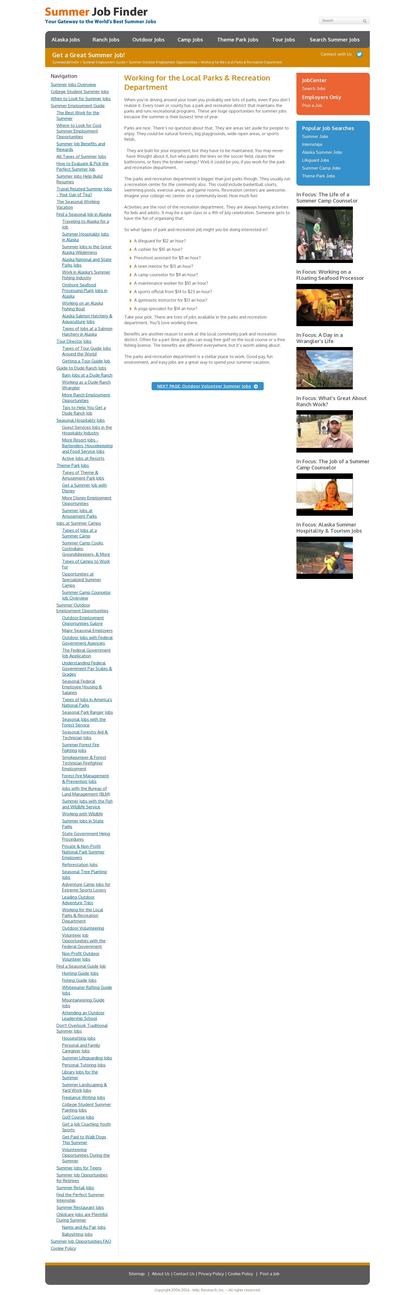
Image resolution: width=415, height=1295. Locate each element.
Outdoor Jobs (148, 39)
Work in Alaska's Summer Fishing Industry (86, 274)
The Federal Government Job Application (86, 653)
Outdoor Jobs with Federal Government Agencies (87, 640)
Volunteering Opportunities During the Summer (86, 1155)
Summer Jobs (315, 136)
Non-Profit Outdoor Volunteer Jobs (80, 956)
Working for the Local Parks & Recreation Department (82, 915)
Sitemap (137, 1273)
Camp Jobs (190, 39)
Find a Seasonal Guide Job (81, 966)
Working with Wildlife (82, 813)
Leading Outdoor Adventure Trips (78, 899)
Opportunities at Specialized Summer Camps (81, 579)
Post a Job (312, 105)
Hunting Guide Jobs (80, 973)
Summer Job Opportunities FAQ (81, 1241)
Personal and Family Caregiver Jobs (81, 1047)
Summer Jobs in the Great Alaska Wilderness (87, 249)
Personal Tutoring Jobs (84, 1065)
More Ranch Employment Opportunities (86, 397)
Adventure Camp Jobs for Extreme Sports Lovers (86, 887)
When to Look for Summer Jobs (81, 98)
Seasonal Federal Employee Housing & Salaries (82, 687)
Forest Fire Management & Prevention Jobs (85, 778)
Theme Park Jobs (237, 39)
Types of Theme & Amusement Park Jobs (83, 475)
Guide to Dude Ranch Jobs (81, 368)
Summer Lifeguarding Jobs (87, 1058)
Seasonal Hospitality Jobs (80, 420)
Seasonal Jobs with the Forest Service (84, 722)
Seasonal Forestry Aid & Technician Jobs (85, 734)
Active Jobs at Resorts (83, 458)
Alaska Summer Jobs (322, 152)
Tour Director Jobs (73, 341)
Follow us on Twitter (359, 54)
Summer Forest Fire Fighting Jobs (80, 747)
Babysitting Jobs (77, 1234)
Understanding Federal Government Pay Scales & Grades (87, 668)
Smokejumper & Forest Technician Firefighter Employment (84, 763)
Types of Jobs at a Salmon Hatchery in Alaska (87, 331)
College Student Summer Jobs (80, 91)
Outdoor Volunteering (83, 928)
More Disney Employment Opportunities (87, 500)
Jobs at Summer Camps (78, 523)
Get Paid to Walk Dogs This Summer (84, 1139)
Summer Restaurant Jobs (80, 1207)
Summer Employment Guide (78, 105)
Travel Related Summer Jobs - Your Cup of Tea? (84, 191)
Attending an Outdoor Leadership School (83, 1015)
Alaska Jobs (66, 39)
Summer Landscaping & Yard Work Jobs (84, 1087)
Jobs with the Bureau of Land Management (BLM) (86, 791)
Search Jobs (314, 88)
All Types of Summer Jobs (81, 156)
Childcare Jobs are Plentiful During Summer (82, 1217)
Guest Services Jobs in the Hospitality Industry (87, 430)
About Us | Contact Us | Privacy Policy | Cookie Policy (202, 1273)
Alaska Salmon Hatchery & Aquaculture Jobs (87, 318)
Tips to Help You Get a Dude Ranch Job (84, 410)
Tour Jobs (283, 39)
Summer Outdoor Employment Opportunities (82, 607)
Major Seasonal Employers (87, 630)
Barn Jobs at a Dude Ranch (87, 375)
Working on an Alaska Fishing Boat (82, 305)
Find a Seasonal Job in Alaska (83, 214)
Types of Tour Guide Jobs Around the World (86, 351)
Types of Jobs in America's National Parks (87, 702)
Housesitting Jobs (78, 1038)
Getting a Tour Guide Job (86, 361)
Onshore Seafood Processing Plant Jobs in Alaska (84, 290)
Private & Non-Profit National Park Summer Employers (83, 852)
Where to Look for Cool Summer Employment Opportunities (78, 131)
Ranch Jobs (106, 39)
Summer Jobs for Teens (79, 1168)
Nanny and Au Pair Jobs (84, 1227)
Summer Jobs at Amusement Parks (79, 513)
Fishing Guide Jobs (79, 980)
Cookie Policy (63, 1248)
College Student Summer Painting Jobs (86, 1107)
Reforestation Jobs (80, 864)
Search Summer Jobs (335, 39)
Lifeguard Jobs (315, 160)
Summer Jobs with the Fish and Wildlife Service (87, 803)
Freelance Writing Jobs (83, 1097)
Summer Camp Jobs (321, 168)
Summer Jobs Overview (73, 84)
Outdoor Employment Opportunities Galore (83, 620)
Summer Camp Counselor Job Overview (86, 595)
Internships (312, 144)
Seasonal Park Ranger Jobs (87, 712)
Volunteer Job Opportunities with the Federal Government (84, 940)
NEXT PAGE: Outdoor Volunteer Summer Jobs (204, 386)
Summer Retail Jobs (75, 1187)
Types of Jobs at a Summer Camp (79, 533)
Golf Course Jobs (78, 1117)
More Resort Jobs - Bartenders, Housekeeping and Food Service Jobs (87, 445)
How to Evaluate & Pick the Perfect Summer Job (82, 166)
